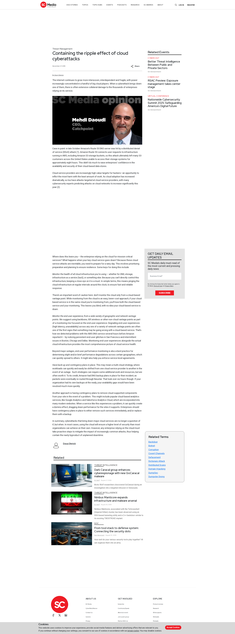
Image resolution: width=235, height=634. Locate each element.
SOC (96, 523)
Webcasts (156, 617)
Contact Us (89, 612)
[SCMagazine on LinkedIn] (65, 615)
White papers (157, 612)
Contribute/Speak (123, 608)
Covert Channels (156, 453)
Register (191, 5)
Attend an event (123, 612)
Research (156, 608)
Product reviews (158, 604)
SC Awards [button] (148, 5)
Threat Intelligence (105, 465)
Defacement (154, 457)
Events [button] (109, 5)
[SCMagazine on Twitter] (59, 615)
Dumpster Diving (156, 476)
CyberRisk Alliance (91, 608)
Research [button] (135, 5)
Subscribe (164, 293)
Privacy (88, 621)
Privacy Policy (169, 286)
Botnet (151, 445)
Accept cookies (173, 627)
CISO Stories (72, 5)
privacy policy (133, 631)
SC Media (89, 604)
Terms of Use (158, 286)
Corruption (153, 449)
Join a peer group (123, 617)
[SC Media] (48, 4)
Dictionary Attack (156, 461)
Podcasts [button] (122, 5)
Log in (181, 5)
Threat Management (62, 48)
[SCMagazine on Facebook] (53, 615)
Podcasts (155, 621)
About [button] (160, 5)
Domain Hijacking (156, 469)
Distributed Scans (157, 465)
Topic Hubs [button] (97, 5)
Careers (88, 617)
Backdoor (153, 442)
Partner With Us (123, 621)
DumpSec (153, 472)
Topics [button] (85, 5)
